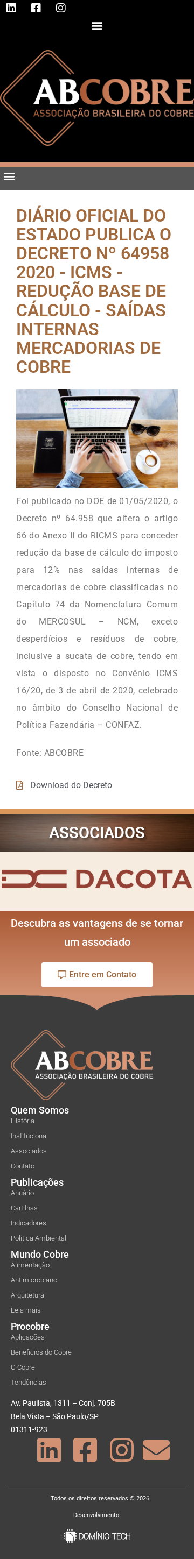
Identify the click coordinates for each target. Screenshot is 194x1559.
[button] (97, 25)
